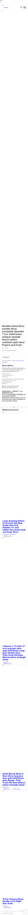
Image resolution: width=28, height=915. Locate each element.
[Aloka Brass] (11, 7)
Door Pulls (18, 360)
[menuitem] (20, 7)
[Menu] (24, 7)
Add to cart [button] (7, 789)
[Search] (20, 7)
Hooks (22, 360)
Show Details (17, 789)
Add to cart (6, 357)
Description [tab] (5, 362)
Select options (8, 536)
